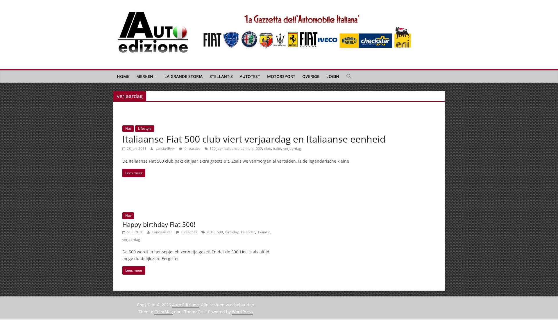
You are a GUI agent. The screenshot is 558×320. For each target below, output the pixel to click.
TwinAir (263, 232)
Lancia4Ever (165, 148)
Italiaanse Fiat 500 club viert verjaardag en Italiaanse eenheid (254, 139)
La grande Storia (183, 76)
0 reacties (192, 148)
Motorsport (281, 76)
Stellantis (221, 76)
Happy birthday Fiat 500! (158, 224)
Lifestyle (144, 128)
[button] (349, 76)
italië (277, 148)
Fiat (128, 128)
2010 (210, 232)
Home (123, 76)
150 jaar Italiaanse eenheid (231, 148)
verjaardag (292, 148)
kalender (248, 232)
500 (259, 148)
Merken (144, 76)
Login (332, 76)
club (267, 148)
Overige (310, 76)
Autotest (250, 76)
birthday (232, 232)
